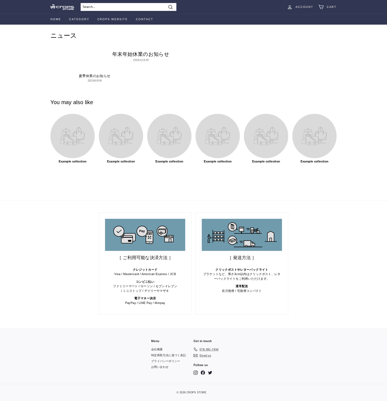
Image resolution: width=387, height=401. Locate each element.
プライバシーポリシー (165, 361)
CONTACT (144, 19)
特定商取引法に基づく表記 (168, 355)
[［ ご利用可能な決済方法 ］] (145, 235)
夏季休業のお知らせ (94, 76)
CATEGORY (79, 19)
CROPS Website (112, 19)
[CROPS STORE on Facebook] (203, 372)
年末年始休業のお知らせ (140, 54)
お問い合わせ (160, 367)
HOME (55, 19)
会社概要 (157, 349)
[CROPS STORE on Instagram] (196, 372)
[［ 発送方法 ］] (242, 235)
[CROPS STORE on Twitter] (210, 372)
